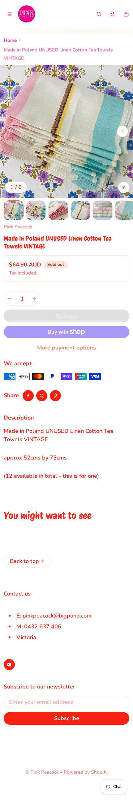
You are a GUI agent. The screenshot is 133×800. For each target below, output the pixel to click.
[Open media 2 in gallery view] (36, 210)
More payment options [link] (66, 347)
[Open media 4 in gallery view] (80, 210)
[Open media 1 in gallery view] (14, 210)
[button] (99, 14)
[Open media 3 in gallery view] (58, 210)
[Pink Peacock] (26, 14)
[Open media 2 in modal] (66, 131)
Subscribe (66, 718)
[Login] (112, 14)
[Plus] (34, 298)
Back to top (24, 561)
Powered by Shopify (86, 772)
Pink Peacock (44, 772)
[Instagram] (9, 664)
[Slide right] (122, 131)
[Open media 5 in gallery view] (103, 210)
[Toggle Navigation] (10, 14)
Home (10, 40)
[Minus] (9, 298)
